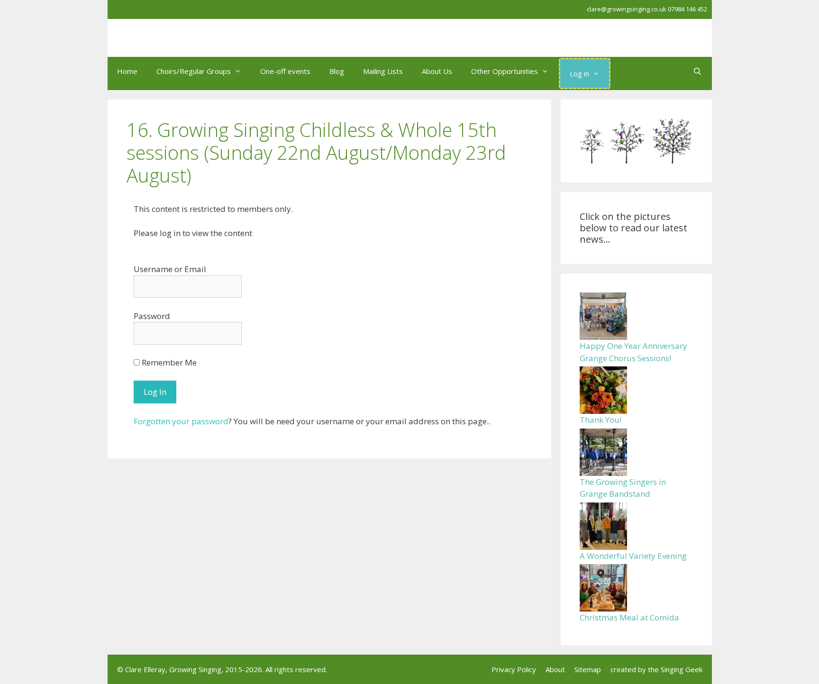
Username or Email (170, 269)
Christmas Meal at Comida (629, 617)
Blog (336, 71)
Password (152, 315)
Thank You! (600, 419)
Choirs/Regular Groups (193, 71)
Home (127, 71)
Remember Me (168, 362)
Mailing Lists (383, 71)
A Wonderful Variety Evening (633, 555)
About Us (437, 71)
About (555, 669)
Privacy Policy (513, 669)
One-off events (285, 71)
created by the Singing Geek (656, 669)
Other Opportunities (504, 71)
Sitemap (587, 669)
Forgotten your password (181, 421)
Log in (579, 73)
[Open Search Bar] (697, 71)
